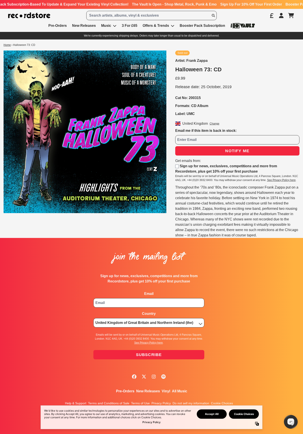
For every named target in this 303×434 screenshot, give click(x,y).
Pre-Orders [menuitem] (57, 25)
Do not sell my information (191, 403)
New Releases (148, 391)
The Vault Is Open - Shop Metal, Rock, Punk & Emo (174, 4)
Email (148, 294)
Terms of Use (140, 403)
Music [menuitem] (106, 25)
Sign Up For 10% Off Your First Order (251, 4)
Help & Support (75, 403)
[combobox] (151, 15)
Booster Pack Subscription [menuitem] (202, 25)
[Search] (213, 15)
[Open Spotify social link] (163, 376)
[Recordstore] (29, 15)
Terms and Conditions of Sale (108, 403)
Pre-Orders (125, 391)
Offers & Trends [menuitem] (156, 25)
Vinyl (166, 391)
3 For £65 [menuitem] (129, 25)
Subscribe (149, 354)
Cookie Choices (222, 403)
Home (7, 45)
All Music (179, 391)
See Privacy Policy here (281, 180)
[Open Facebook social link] (134, 376)
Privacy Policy (161, 403)
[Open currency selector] (271, 15)
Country (149, 313)
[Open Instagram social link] (154, 376)
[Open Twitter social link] (144, 376)
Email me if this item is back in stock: (206, 130)
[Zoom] (85, 132)
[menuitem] (242, 25)
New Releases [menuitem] (84, 25)
